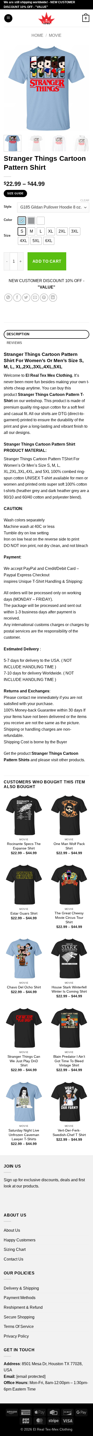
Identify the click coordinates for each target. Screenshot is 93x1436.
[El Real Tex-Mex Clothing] (46, 18)
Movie (55, 35)
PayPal (29, 568)
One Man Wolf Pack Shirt (69, 846)
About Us (12, 1230)
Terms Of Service (19, 1326)
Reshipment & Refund (23, 1307)
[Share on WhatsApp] (8, 298)
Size (7, 235)
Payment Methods (19, 1298)
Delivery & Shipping (21, 1288)
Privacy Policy (16, 1336)
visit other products (67, 760)
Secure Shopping (19, 1317)
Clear (84, 200)
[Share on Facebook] (17, 298)
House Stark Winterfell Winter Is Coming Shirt (69, 989)
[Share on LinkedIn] (53, 298)
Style (7, 207)
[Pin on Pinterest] (44, 298)
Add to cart (47, 261)
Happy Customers (19, 1240)
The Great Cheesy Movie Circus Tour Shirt (69, 917)
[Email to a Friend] (35, 298)
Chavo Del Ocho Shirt (24, 987)
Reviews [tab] (14, 343)
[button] (8, 18)
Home (37, 35)
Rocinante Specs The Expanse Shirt (24, 846)
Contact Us (13, 1259)
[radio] (22, 220)
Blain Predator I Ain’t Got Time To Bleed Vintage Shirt (69, 1061)
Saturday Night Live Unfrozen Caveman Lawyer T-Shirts (23, 1135)
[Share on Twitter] (26, 298)
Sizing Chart (15, 1249)
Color (8, 220)
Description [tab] (18, 334)
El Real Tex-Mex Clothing (52, 1429)
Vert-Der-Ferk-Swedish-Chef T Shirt (69, 1133)
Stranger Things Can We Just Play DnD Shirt (23, 1061)
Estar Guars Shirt (23, 913)
